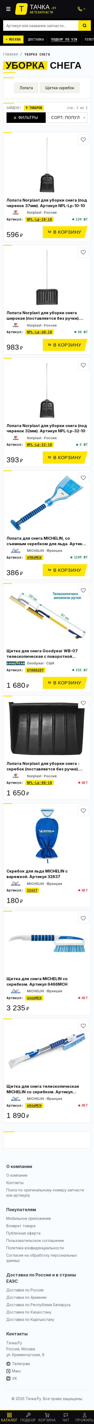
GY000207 (35, 670)
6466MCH (34, 998)
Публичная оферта (23, 1233)
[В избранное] (83, 139)
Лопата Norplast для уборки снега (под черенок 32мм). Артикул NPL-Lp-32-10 (47, 428)
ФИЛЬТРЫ (26, 117)
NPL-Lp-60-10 (39, 332)
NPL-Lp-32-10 (39, 444)
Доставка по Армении (26, 1297)
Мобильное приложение (28, 1218)
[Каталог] (8, 9)
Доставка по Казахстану (28, 1312)
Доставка (36, 39)
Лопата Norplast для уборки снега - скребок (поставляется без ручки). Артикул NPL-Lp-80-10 (43, 769)
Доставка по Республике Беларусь (38, 1304)
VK (14, 1378)
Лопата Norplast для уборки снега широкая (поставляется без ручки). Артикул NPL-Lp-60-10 (43, 318)
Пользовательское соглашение (35, 1240)
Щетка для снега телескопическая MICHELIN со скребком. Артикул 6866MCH (43, 1092)
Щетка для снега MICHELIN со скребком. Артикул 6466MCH (37, 981)
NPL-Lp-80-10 (39, 782)
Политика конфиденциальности (35, 1248)
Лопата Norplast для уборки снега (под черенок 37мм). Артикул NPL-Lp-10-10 (47, 203)
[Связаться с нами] (81, 9)
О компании (16, 1175)
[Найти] (84, 25)
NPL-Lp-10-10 (39, 219)
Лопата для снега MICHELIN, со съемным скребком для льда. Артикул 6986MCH (47, 543)
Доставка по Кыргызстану (30, 1319)
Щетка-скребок (59, 88)
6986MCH (34, 557)
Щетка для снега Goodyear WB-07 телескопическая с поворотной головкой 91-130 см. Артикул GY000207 (42, 659)
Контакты (15, 1182)
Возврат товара (21, 1226)
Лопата (26, 88)
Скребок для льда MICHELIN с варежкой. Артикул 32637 (37, 874)
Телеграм (21, 1363)
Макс (16, 1371)
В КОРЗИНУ (67, 232)
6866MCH (34, 1105)
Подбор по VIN (64, 39)
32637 (32, 890)
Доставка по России (25, 1290)
